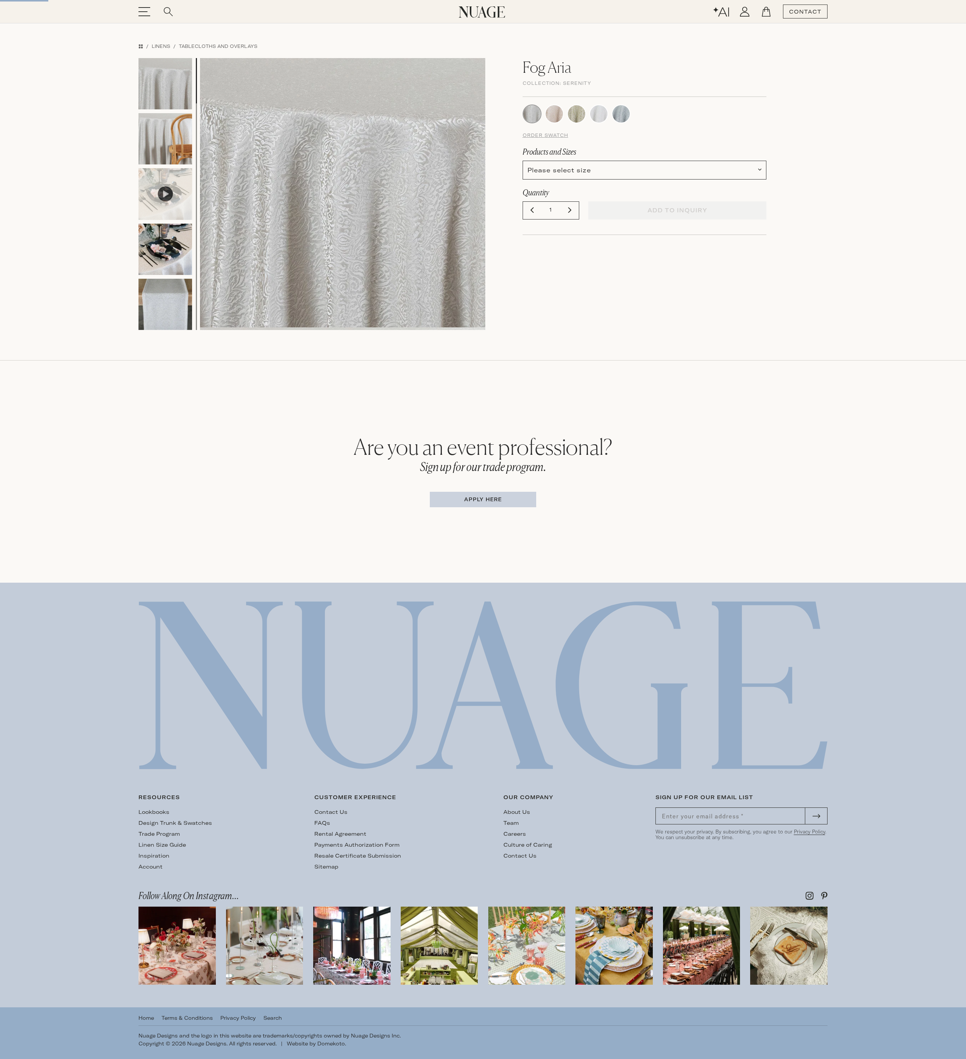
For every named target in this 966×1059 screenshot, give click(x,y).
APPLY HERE (483, 499)
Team (511, 823)
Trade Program (159, 833)
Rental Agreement (340, 833)
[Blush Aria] (554, 113)
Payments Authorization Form (357, 844)
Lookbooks (153, 812)
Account (150, 866)
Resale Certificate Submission (357, 855)
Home (146, 1018)
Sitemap (326, 866)
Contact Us (331, 812)
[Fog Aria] (532, 113)
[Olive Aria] (576, 113)
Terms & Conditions (187, 1018)
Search (272, 1018)
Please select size (559, 170)
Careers (514, 833)
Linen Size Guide (162, 844)
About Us (516, 812)
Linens (161, 46)
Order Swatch (545, 135)
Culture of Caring (527, 844)
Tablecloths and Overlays (218, 46)
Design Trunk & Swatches (175, 823)
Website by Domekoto (316, 1044)
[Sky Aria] (621, 113)
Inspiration (153, 855)
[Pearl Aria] (598, 113)
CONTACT (805, 11)
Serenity (577, 83)
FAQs (322, 823)
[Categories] (140, 46)
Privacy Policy (809, 831)
